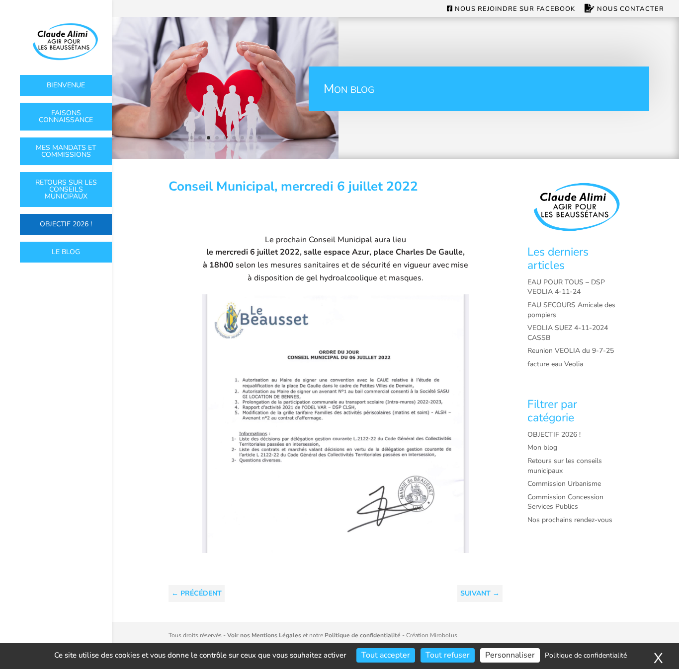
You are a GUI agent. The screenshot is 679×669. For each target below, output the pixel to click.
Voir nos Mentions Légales (264, 635)
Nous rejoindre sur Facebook (514, 9)
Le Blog (66, 252)
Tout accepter (385, 655)
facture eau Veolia (555, 364)
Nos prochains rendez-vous (569, 520)
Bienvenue (66, 85)
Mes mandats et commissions (66, 151)
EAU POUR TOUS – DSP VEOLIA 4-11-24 (566, 287)
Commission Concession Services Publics (565, 502)
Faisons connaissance (66, 116)
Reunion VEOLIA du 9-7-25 (570, 350)
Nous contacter (629, 9)
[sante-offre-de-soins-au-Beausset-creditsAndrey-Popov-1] (225, 156)
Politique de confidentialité (363, 635)
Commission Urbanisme (564, 483)
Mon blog (542, 447)
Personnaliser (510, 655)
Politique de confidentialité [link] (586, 655)
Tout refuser (447, 655)
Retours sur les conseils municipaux (66, 189)
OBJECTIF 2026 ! (66, 224)
